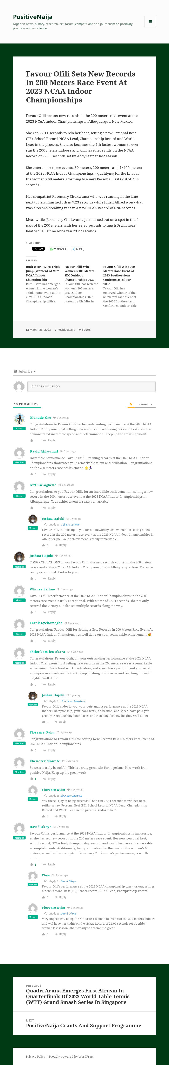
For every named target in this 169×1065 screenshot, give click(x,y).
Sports (86, 329)
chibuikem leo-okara (73, 701)
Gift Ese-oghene (43, 485)
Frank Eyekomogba (46, 623)
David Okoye (68, 881)
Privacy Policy (35, 1056)
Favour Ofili (36, 115)
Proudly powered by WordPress (71, 1056)
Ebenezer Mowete (71, 795)
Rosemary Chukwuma (64, 219)
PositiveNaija (33, 17)
